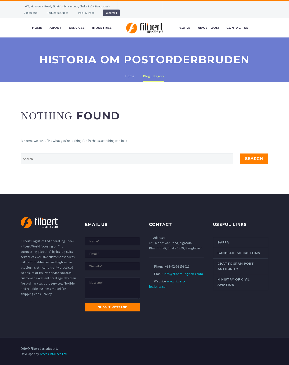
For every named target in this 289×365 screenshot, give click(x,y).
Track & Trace (86, 13)
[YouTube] (152, 6)
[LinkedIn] (133, 6)
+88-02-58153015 (177, 266)
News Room (208, 28)
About (56, 28)
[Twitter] (139, 6)
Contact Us (30, 13)
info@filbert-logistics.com (183, 274)
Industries (102, 28)
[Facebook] (127, 6)
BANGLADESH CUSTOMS (238, 253)
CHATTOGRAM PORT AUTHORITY (235, 266)
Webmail (111, 13)
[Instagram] (146, 6)
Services (77, 28)
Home (37, 28)
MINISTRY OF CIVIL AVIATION (233, 282)
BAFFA (223, 242)
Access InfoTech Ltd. (53, 354)
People (184, 28)
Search (254, 158)
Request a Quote (57, 13)
